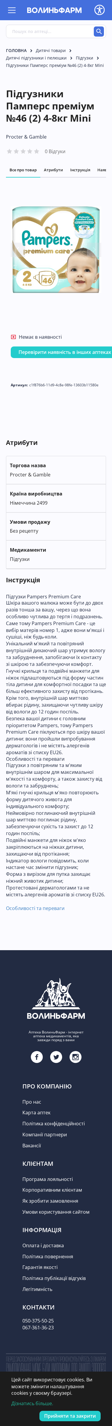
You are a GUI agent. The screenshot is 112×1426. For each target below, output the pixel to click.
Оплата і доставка (43, 1245)
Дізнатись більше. (32, 1403)
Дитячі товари (51, 50)
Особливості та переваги (35, 908)
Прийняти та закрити (70, 1416)
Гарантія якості (40, 1267)
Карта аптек (36, 1112)
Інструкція (80, 169)
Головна (16, 50)
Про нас (31, 1102)
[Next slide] (94, 250)
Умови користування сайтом (56, 1212)
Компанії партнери (44, 1134)
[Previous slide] (18, 250)
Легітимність (37, 1289)
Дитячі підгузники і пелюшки (36, 58)
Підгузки (84, 58)
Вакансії (31, 1145)
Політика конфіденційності (53, 1123)
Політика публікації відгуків (54, 1278)
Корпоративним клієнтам (52, 1190)
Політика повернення (47, 1256)
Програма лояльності (47, 1179)
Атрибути (53, 169)
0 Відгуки (55, 151)
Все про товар (23, 169)
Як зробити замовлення (50, 1201)
